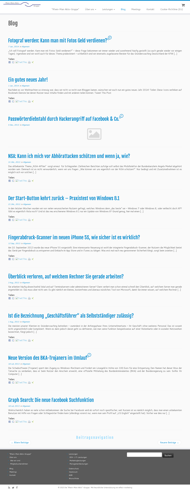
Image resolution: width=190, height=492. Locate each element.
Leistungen (107, 9)
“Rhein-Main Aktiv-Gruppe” (65, 9)
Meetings (136, 9)
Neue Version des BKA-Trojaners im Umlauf (47, 358)
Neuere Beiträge (169, 442)
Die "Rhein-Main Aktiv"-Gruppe (77, 487)
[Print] (29, 62)
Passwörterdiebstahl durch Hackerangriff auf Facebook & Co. (63, 119)
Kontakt (150, 9)
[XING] (33, 62)
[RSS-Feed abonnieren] (10, 487)
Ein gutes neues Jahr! (28, 80)
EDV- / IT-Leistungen (78, 457)
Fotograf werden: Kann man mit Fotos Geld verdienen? (57, 41)
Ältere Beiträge (20, 442)
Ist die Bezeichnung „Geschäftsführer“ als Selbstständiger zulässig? (71, 316)
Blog (123, 9)
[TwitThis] (21, 62)
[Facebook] (9, 62)
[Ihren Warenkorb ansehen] (184, 4)
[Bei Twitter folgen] (14, 487)
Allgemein (25, 46)
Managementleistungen (79, 464)
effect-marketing (125, 487)
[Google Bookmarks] (13, 62)
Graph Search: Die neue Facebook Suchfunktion (51, 400)
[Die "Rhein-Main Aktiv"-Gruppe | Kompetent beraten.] (22, 4)
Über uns (90, 9)
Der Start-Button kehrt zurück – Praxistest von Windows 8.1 (63, 198)
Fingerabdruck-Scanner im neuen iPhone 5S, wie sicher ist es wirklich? (74, 237)
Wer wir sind (15, 460)
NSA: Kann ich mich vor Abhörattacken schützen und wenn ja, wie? (69, 156)
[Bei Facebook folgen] (17, 487)
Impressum (73, 472)
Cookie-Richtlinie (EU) (171, 9)
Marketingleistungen (78, 460)
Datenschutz (74, 468)
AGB (70, 475)
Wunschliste (74, 478)
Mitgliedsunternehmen (19, 464)
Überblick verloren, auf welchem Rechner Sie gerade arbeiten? (66, 277)
